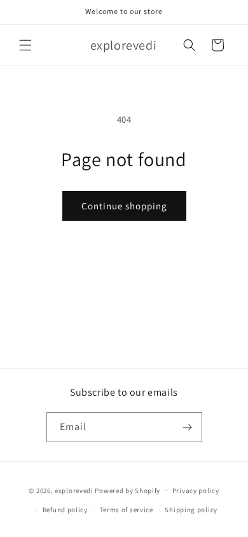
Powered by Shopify (127, 489)
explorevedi (74, 489)
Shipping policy (191, 509)
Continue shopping (124, 206)
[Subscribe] (188, 427)
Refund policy (65, 509)
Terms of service (126, 509)
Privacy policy (195, 490)
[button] (25, 45)
